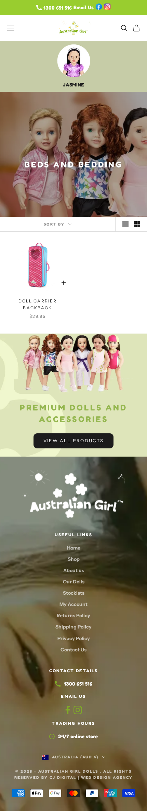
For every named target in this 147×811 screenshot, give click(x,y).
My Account (73, 604)
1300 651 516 (78, 684)
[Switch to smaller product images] (137, 224)
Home (73, 548)
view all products (73, 440)
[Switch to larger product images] (125, 224)
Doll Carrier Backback (37, 304)
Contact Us (73, 650)
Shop (74, 559)
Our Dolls (73, 582)
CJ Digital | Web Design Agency (91, 777)
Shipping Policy (73, 627)
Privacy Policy (73, 638)
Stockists (73, 593)
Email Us (73, 696)
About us (73, 570)
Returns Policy (73, 615)
